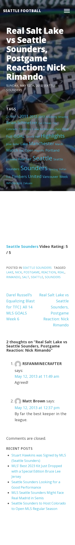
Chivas (47, 123)
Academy (51, 117)
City (54, 123)
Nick (18, 272)
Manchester (41, 143)
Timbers (19, 176)
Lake (24, 144)
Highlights (53, 135)
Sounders (34, 168)
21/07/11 (12, 117)
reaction (48, 272)
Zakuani (27, 183)
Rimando (13, 277)
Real (21, 159)
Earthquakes (47, 129)
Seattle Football (22, 10)
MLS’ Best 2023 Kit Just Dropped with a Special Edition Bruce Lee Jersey (36, 471)
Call (40, 123)
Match (12, 150)
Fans (58, 129)
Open (29, 150)
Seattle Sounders (22, 246)
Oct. (21, 150)
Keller (16, 144)
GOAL (19, 136)
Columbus (25, 129)
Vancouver (50, 176)
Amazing (63, 116)
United (34, 176)
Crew (35, 129)
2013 (41, 117)
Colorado (12, 129)
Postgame (32, 272)
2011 (24, 116)
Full (9, 136)
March (59, 144)
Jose (9, 144)
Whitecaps (14, 183)
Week (63, 176)
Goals (30, 136)
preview (11, 159)
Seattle (42, 158)
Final (65, 129)
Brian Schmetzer (21, 122)
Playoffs (39, 150)
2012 (33, 116)
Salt (28, 159)
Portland (52, 150)
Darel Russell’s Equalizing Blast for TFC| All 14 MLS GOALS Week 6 (20, 306)
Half (37, 136)
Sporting (53, 169)
